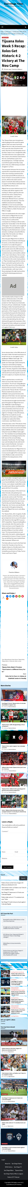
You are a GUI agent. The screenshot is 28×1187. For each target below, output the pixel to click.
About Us (7, 1163)
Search (3, 875)
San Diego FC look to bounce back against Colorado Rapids (13, 903)
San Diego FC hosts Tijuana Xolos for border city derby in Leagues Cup (14, 704)
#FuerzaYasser (8, 659)
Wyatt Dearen (11, 1076)
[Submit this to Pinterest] (16, 596)
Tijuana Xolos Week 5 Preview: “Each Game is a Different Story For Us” (13, 668)
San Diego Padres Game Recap (17, 972)
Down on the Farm (15, 987)
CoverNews (9, 1184)
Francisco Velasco (17, 69)
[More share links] (7, 598)
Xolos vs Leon (18, 661)
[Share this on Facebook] (7, 596)
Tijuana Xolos (5, 37)
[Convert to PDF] (22, 596)
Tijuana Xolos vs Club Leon (8, 661)
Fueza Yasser (15, 659)
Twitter (3, 1023)
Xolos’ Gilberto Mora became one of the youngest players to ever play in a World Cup (14, 811)
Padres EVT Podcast (13, 1177)
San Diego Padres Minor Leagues (18, 990)
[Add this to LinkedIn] (13, 596)
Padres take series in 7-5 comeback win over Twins (12, 898)
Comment (5, 831)
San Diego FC (4, 699)
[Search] (26, 27)
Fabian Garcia (10, 1126)
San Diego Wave (9, 1170)
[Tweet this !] (10, 596)
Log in (3, 1159)
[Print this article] (19, 596)
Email (16, 852)
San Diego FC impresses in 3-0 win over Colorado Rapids (12, 893)
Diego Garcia (11, 1051)
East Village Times (13, 3)
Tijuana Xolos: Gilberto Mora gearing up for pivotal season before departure (13, 789)
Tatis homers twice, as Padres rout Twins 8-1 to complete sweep (14, 888)
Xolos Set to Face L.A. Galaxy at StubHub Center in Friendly (15, 676)
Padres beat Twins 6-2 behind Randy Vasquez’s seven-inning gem (17, 1001)
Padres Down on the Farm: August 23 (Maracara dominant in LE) (12, 884)
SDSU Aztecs (9, 1167)
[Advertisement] (14, 17)
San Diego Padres (15, 988)
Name (3, 852)
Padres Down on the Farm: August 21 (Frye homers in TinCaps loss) (18, 993)
